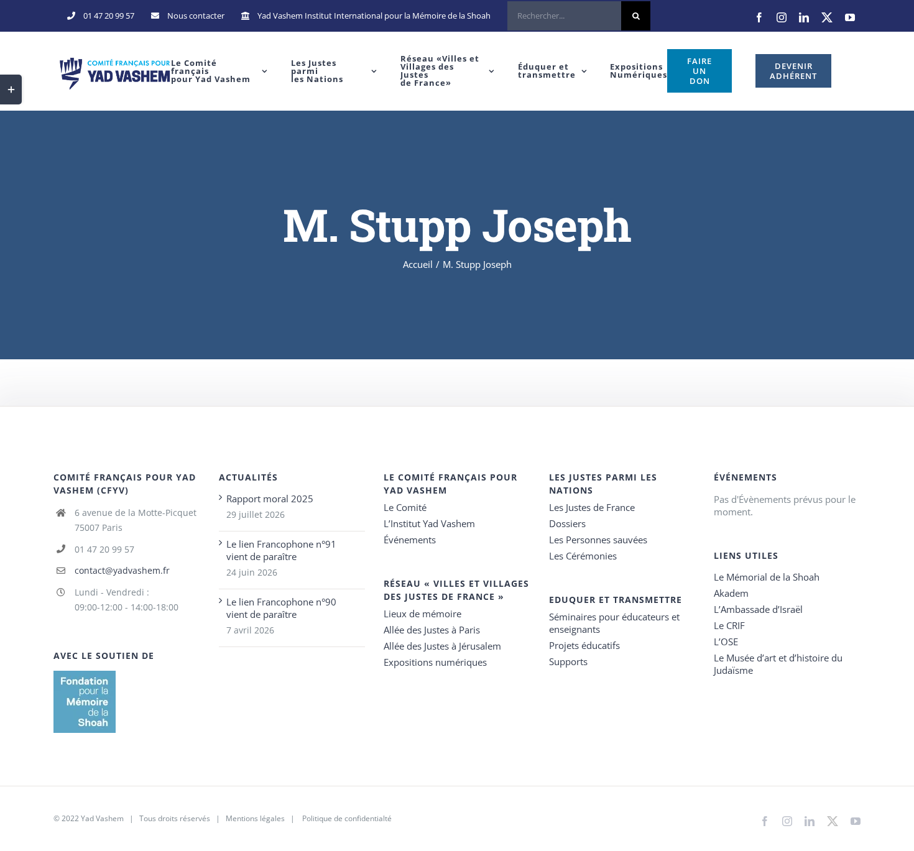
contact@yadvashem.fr (122, 570)
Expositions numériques (435, 662)
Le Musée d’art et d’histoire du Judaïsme (778, 663)
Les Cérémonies (583, 556)
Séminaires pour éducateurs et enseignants (614, 622)
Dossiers (567, 523)
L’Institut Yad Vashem (429, 523)
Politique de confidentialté (347, 818)
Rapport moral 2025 (269, 498)
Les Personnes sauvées (598, 539)
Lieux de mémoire (422, 613)
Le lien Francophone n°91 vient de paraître (281, 550)
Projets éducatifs (584, 645)
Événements (410, 539)
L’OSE (726, 641)
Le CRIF (729, 625)
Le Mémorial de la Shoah (766, 577)
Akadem (731, 593)
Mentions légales (255, 818)
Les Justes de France (592, 507)
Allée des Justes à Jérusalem (442, 646)
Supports (568, 661)
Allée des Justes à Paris (432, 629)
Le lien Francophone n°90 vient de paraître (281, 608)
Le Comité (405, 507)
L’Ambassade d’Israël (758, 609)
